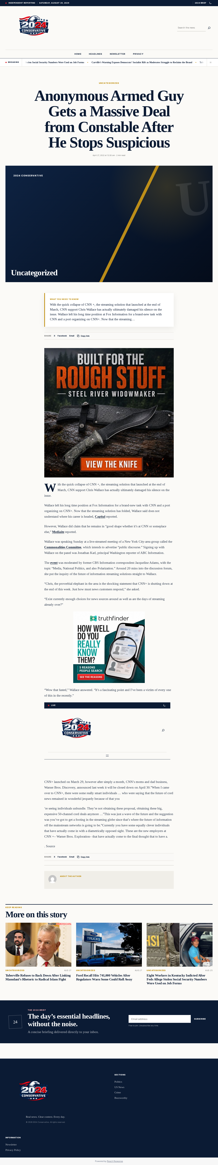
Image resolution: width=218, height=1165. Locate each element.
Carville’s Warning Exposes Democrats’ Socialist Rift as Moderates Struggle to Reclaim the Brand (116, 62)
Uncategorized (109, 83)
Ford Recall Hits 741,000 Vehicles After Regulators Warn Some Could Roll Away (104, 977)
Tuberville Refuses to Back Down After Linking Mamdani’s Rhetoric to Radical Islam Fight (38, 977)
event (54, 562)
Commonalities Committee (62, 547)
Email (71, 336)
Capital (100, 516)
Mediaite (58, 532)
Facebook (62, 336)
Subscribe (200, 1019)
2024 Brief (200, 3)
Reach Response (115, 1161)
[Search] (209, 28)
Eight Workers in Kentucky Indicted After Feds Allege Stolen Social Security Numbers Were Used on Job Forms (177, 979)
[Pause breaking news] (210, 62)
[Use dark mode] (210, 3)
